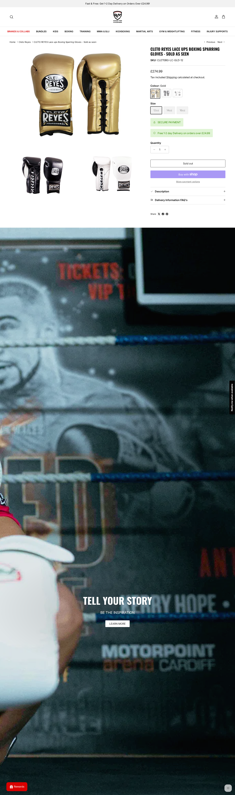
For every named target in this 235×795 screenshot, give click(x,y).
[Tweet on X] (159, 214)
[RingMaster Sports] (117, 16)
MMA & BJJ (103, 31)
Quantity (155, 142)
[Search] (11, 17)
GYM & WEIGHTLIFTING (172, 31)
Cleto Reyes (25, 42)
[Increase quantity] (166, 149)
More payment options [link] (188, 181)
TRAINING (85, 31)
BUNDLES (41, 31)
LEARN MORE (117, 623)
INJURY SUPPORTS (217, 31)
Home (13, 42)
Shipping (171, 77)
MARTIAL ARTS (144, 31)
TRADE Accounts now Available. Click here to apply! (117, 3)
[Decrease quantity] (153, 149)
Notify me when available (232, 397)
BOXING (69, 31)
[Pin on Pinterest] (167, 214)
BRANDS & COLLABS (18, 31)
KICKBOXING (123, 31)
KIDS (55, 31)
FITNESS (195, 31)
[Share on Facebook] (163, 214)
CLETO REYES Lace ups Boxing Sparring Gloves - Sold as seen (65, 42)
